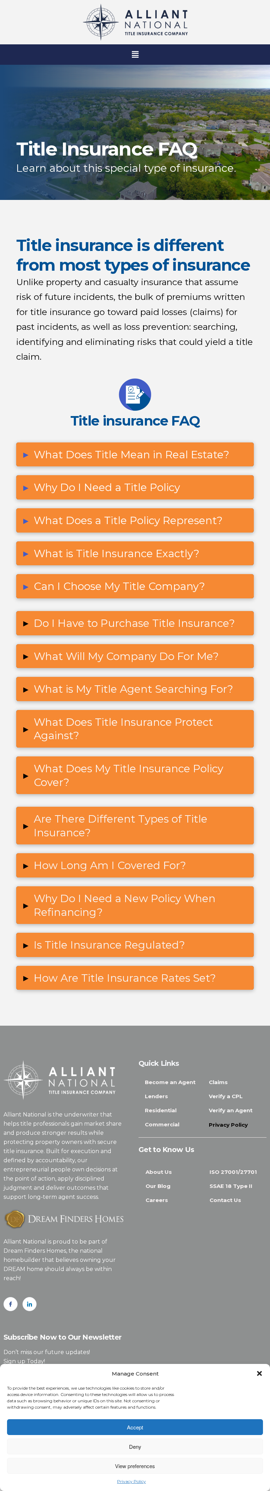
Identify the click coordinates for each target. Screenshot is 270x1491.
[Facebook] (11, 1304)
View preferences (135, 1466)
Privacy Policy (131, 1481)
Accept (135, 1427)
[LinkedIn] (29, 1304)
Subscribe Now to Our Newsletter (62, 1337)
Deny (135, 1446)
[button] (259, 1373)
